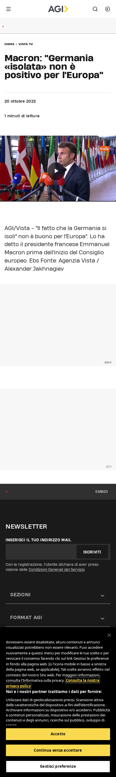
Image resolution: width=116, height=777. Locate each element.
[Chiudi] (109, 635)
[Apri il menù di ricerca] (95, 9)
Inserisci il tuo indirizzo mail (38, 540)
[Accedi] (107, 9)
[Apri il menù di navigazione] (8, 9)
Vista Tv (26, 44)
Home (9, 44)
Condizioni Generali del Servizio (57, 569)
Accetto (58, 733)
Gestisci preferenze (58, 766)
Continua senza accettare (58, 750)
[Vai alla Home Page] (58, 9)
